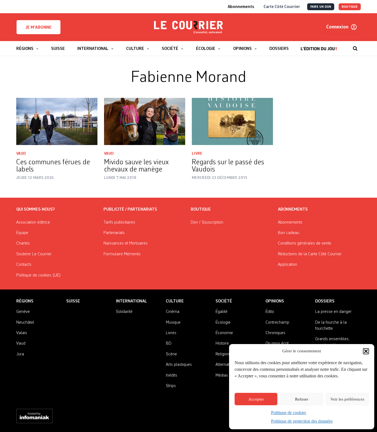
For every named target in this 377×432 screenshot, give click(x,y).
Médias (222, 375)
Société (224, 301)
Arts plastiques (179, 365)
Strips (171, 386)
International (131, 301)
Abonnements (290, 222)
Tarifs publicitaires (119, 222)
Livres (171, 333)
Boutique (201, 209)
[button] (366, 351)
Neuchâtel (25, 322)
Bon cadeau (288, 233)
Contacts (23, 264)
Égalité (221, 312)
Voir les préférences (347, 399)
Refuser (301, 399)
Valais (21, 333)
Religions (223, 354)
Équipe (22, 233)
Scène (171, 354)
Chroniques (275, 333)
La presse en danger (333, 312)
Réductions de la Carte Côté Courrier (310, 254)
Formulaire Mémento (121, 254)
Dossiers (324, 301)
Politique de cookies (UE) (38, 275)
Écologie (223, 322)
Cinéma (172, 312)
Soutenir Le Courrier (34, 254)
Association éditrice (33, 222)
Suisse (73, 301)
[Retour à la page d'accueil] (188, 27)
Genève (23, 312)
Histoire (222, 343)
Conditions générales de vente (304, 243)
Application (287, 264)
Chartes (23, 243)
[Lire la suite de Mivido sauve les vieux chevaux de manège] (144, 121)
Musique (173, 322)
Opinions (275, 301)
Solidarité (124, 312)
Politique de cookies (288, 412)
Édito (270, 312)
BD (168, 343)
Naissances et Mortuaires (125, 243)
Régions (24, 301)
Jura (20, 354)
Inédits (171, 375)
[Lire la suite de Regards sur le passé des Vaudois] (232, 121)
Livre (197, 153)
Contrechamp (277, 322)
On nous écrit (277, 343)
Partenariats (114, 233)
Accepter (256, 399)
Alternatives (226, 365)
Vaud (21, 153)
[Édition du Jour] (319, 45)
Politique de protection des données (302, 421)
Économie (224, 333)
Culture (175, 301)
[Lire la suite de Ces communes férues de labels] (56, 121)
